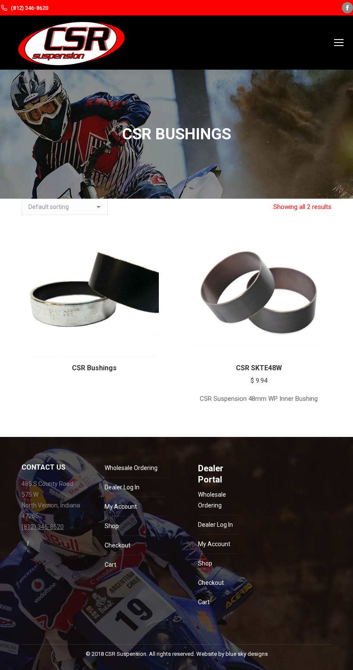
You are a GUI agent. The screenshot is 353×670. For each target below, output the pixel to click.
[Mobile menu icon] (338, 42)
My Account (121, 506)
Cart (110, 564)
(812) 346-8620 (29, 8)
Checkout (117, 545)
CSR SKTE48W (259, 368)
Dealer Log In (122, 487)
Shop (112, 525)
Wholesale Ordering (131, 467)
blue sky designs (247, 654)
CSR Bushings (94, 368)
